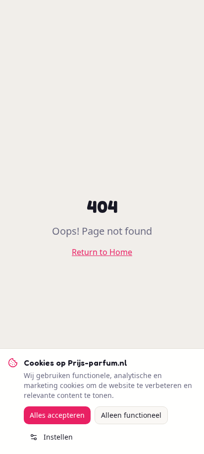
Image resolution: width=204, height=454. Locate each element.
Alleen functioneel (131, 415)
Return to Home (102, 252)
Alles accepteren (57, 415)
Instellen (58, 437)
